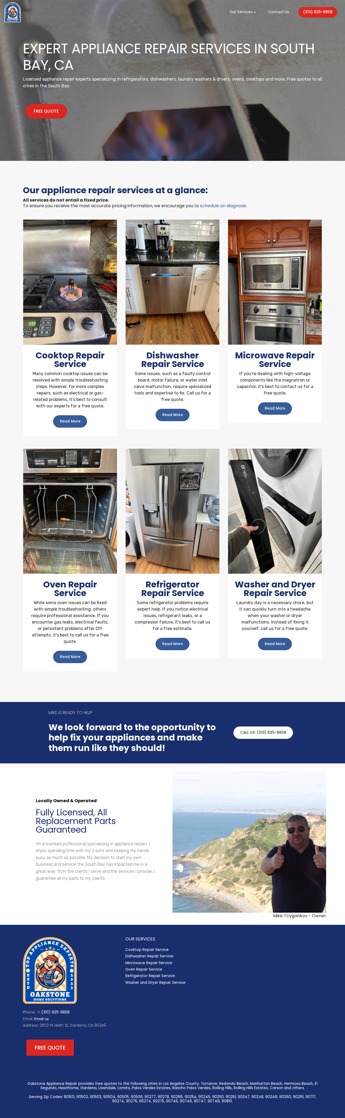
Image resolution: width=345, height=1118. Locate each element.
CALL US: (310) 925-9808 (263, 732)
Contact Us (278, 12)
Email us (41, 1019)
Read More (70, 421)
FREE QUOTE (46, 111)
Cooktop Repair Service (147, 949)
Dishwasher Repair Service (149, 956)
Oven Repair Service (143, 969)
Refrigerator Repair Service (150, 975)
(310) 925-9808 (318, 12)
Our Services (241, 12)
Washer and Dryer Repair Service (155, 982)
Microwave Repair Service (148, 962)
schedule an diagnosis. (223, 206)
